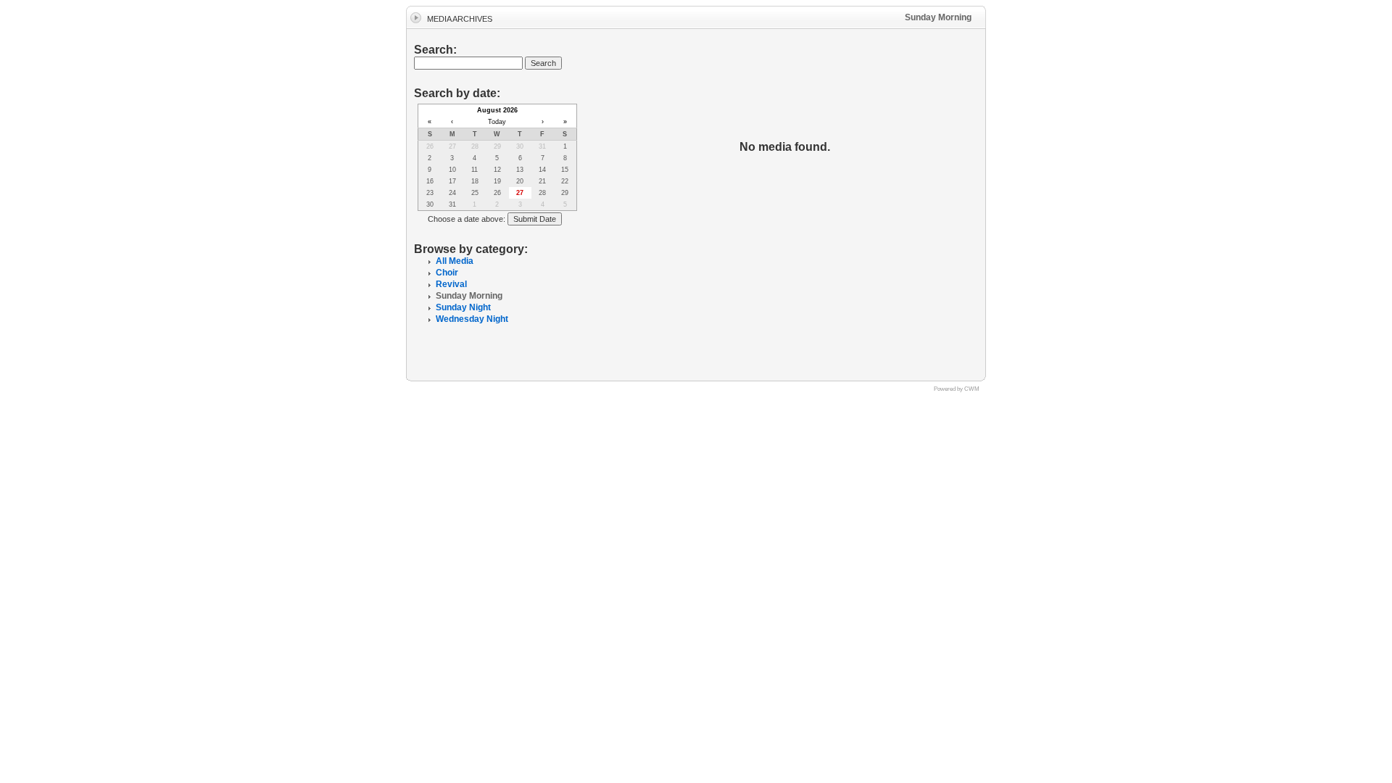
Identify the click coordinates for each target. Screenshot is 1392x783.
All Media (454, 261)
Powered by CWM (956, 389)
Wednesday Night (472, 319)
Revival (451, 284)
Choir (447, 273)
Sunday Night (463, 307)
